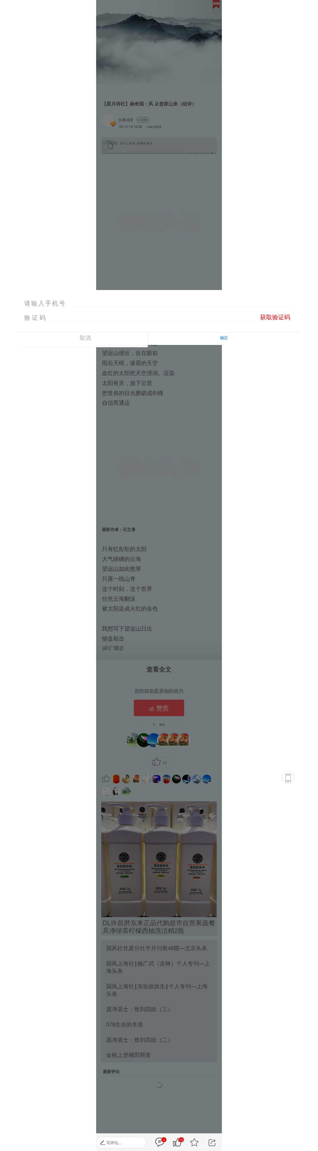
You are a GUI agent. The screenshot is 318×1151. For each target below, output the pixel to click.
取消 (85, 337)
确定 (224, 337)
